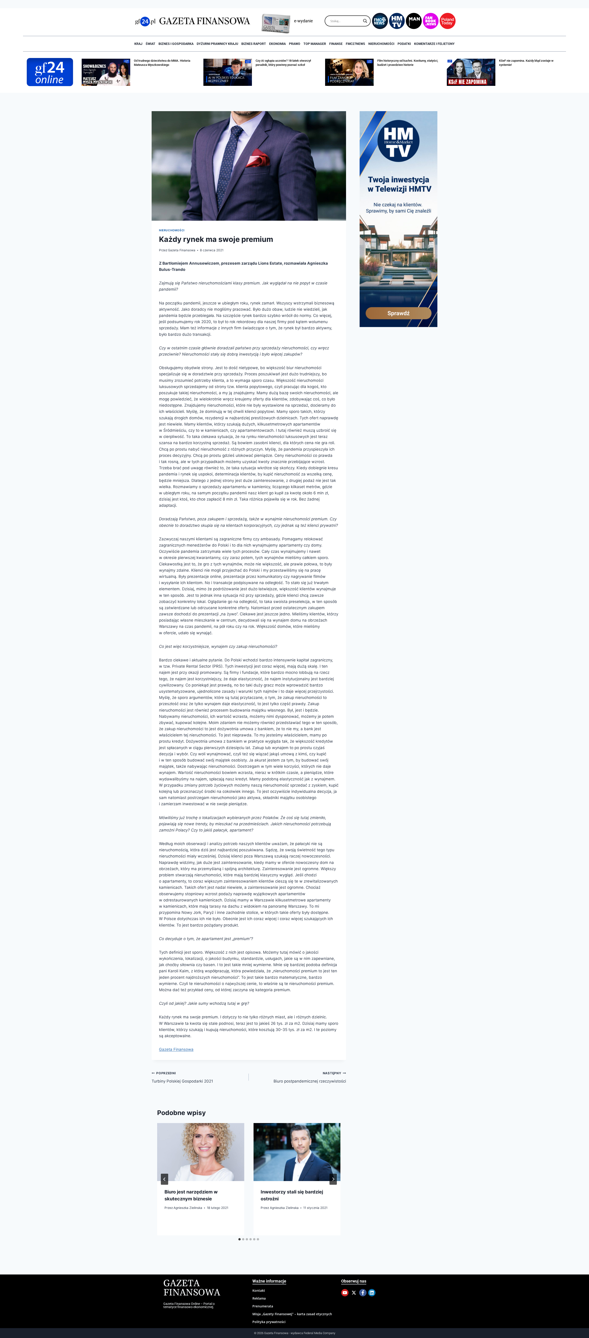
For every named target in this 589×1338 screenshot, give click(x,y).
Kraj (138, 44)
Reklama (259, 1298)
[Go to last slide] (164, 1179)
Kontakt (258, 1290)
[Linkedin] (371, 1292)
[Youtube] (345, 1292)
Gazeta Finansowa (181, 250)
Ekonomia (277, 44)
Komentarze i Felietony (434, 44)
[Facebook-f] (363, 1292)
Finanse (336, 44)
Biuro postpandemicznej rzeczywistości (310, 1077)
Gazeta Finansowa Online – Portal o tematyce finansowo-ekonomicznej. (189, 1305)
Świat (150, 44)
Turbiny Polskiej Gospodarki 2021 (182, 1077)
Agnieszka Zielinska (187, 1208)
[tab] (239, 1239)
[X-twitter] (354, 1292)
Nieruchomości (381, 44)
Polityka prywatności (269, 1322)
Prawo (294, 44)
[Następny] (333, 1179)
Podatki (404, 44)
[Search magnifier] (365, 21)
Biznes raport (253, 44)
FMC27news (355, 44)
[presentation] (200, 1152)
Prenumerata (262, 1306)
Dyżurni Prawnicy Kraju (217, 44)
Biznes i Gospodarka (176, 44)
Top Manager (314, 44)
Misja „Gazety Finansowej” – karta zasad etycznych (292, 1314)
